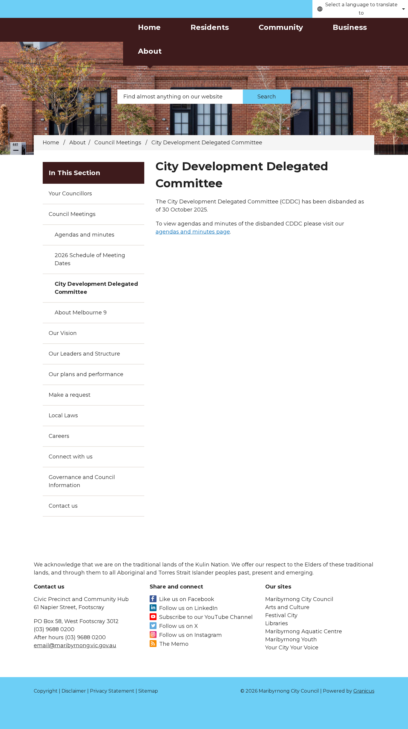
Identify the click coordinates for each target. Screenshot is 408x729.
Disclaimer (74, 691)
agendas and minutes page (193, 231)
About (150, 51)
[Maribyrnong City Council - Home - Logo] (61, 42)
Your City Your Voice (291, 647)
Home (51, 142)
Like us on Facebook (186, 599)
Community (281, 27)
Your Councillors (70, 193)
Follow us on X (178, 626)
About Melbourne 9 (81, 312)
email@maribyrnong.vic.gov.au (75, 645)
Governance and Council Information (82, 481)
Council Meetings (118, 142)
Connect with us (71, 456)
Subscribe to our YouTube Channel (206, 617)
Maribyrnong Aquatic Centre (303, 631)
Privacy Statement (112, 691)
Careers (59, 436)
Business (350, 27)
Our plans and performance (86, 374)
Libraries (276, 623)
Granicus (363, 691)
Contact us (63, 506)
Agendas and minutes (84, 234)
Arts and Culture (287, 607)
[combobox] (360, 9)
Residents (210, 27)
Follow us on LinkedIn (188, 608)
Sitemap (148, 691)
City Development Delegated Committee (96, 288)
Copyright (46, 691)
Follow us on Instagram (190, 635)
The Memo (173, 644)
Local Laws (63, 415)
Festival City (281, 615)
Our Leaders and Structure (84, 353)
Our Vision (63, 333)
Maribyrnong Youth (291, 639)
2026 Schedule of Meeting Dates (90, 259)
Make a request (70, 395)
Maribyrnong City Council (299, 599)
